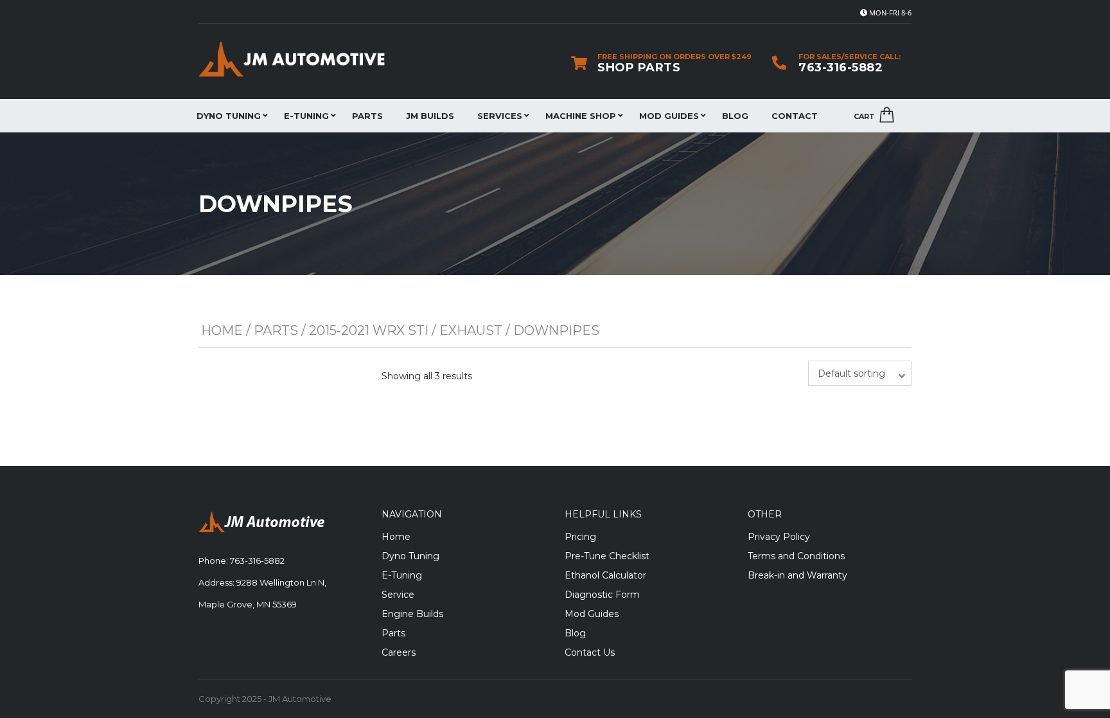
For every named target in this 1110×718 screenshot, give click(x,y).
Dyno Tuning (229, 116)
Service (398, 594)
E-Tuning (306, 116)
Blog (735, 116)
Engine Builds (412, 614)
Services (499, 116)
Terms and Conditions (796, 556)
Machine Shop (580, 116)
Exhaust (470, 330)
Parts (367, 116)
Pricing (580, 537)
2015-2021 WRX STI (368, 330)
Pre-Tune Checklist (607, 556)
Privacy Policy (779, 537)
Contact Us (590, 652)
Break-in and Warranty (797, 575)
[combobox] (860, 373)
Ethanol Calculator (605, 575)
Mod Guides (669, 116)
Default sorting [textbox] (851, 373)
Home (222, 330)
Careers (399, 652)
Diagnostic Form (602, 594)
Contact (794, 116)
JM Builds (430, 116)
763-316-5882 (840, 67)
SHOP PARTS (638, 67)
